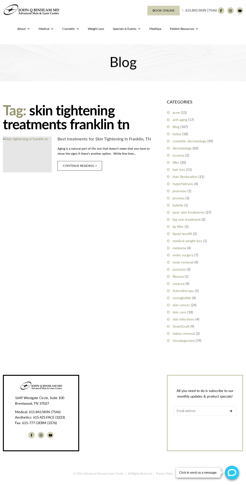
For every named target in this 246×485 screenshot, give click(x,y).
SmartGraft (181, 326)
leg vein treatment (186, 220)
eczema (178, 155)
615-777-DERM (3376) (39, 423)
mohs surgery (183, 255)
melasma (179, 248)
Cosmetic (68, 28)
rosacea (178, 284)
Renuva (178, 277)
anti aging (180, 120)
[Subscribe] (231, 411)
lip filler (178, 227)
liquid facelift (182, 234)
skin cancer (181, 305)
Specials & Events (124, 28)
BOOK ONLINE (164, 10)
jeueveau (179, 191)
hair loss (179, 170)
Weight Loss (96, 28)
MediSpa (155, 28)
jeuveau (178, 198)
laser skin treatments (188, 212)
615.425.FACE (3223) (49, 417)
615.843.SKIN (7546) (200, 10)
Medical (44, 28)
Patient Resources (182, 28)
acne (176, 113)
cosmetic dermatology (189, 141)
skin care (179, 312)
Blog (176, 127)
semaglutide (182, 298)
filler (176, 162)
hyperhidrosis (183, 184)
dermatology (182, 148)
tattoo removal (184, 334)
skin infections (183, 319)
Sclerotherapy (183, 291)
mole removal (183, 262)
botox (177, 134)
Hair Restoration (185, 177)
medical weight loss (187, 241)
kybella (178, 205)
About (21, 28)
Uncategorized (184, 341)
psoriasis (179, 269)
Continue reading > (80, 165)
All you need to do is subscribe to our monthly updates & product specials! (205, 393)
